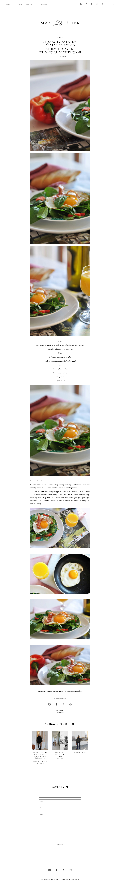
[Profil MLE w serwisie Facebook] (86, 4)
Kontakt (77, 879)
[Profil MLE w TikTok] (102, 4)
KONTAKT (44, 4)
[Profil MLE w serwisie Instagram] (81, 4)
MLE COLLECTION (25, 4)
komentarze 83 (60, 698)
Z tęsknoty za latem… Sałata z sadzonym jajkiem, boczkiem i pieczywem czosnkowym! (60, 47)
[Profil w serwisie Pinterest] (91, 4)
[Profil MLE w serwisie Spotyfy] (97, 4)
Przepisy (60, 37)
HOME (8, 4)
